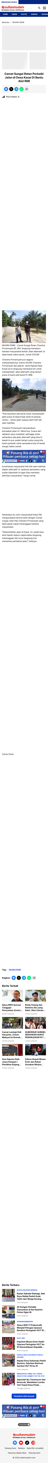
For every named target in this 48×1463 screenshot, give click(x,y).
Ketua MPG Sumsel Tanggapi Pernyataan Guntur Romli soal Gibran (11, 1008)
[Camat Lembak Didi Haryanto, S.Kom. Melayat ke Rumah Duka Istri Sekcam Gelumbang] (12, 1023)
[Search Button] (39, 7)
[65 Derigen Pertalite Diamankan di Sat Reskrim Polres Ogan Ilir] (8, 1312)
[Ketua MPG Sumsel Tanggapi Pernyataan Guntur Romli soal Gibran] (12, 996)
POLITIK (24, 14)
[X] (11, 89)
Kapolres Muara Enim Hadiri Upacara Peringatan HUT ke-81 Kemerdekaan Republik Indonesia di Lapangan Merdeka (31, 1344)
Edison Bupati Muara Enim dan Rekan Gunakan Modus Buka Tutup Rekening (35, 1062)
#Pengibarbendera (25, 1322)
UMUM (14, 14)
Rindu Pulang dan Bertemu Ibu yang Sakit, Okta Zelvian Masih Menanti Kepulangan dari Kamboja (34, 1008)
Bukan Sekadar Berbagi (27, 1290)
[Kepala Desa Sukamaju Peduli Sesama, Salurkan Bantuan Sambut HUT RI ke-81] (8, 1360)
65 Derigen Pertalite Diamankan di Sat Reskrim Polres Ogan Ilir (30, 1310)
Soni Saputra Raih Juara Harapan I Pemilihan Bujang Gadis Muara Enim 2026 (11, 1062)
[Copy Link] (27, 89)
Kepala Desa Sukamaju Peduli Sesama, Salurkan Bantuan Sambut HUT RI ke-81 (31, 1363)
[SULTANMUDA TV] (12, 8)
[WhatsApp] (21, 89)
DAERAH (34, 14)
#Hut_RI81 (21, 1338)
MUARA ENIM (15, 970)
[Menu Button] (44, 7)
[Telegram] (16, 89)
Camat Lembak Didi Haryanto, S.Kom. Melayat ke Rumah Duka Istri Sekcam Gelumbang (11, 1035)
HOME (5, 14)
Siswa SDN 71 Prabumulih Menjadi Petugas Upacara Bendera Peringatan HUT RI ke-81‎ (30, 1328)
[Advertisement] (24, 205)
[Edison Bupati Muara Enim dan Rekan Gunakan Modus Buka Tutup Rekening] (35, 1050)
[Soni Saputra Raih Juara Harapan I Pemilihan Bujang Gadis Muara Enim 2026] (12, 1050)
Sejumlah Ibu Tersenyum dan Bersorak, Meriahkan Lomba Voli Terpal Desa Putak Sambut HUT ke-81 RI (31, 1382)
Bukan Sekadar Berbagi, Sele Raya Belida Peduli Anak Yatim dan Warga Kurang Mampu (31, 1296)
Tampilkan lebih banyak (24, 1396)
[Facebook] (6, 89)
